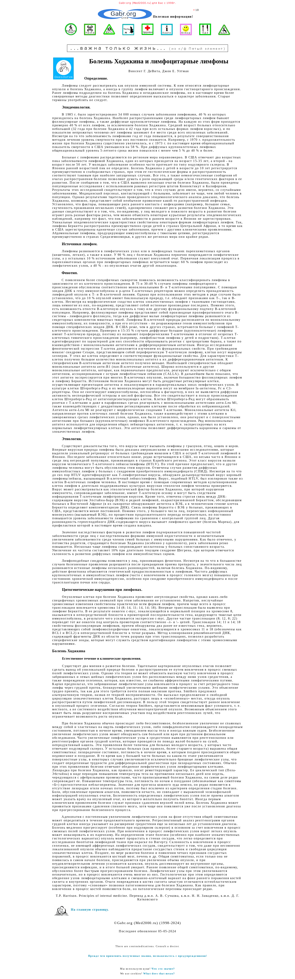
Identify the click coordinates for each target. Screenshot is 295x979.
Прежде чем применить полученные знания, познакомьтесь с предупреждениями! (147, 955)
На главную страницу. (90, 909)
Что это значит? (163, 968)
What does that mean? (159, 973)
